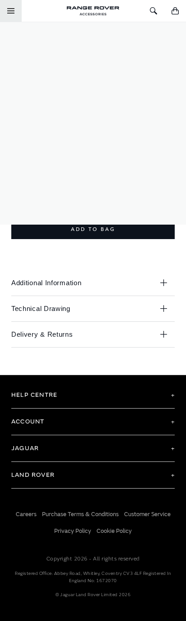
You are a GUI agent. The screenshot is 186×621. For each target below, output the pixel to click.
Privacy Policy (72, 531)
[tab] (93, 395)
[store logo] (93, 11)
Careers (26, 514)
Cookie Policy (114, 531)
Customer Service (147, 514)
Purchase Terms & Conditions (80, 514)
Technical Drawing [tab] (40, 308)
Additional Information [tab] (46, 283)
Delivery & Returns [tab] (42, 334)
